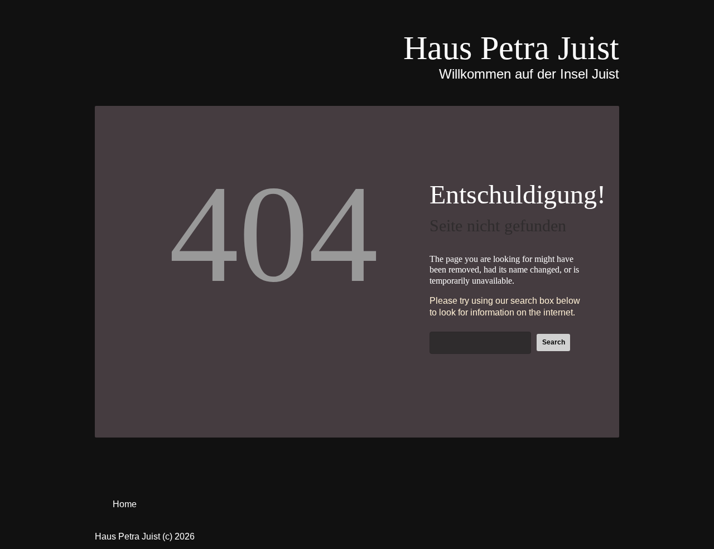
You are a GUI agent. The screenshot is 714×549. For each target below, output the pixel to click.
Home (125, 504)
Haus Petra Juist (511, 48)
